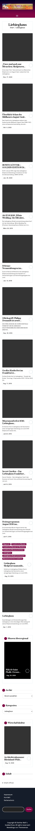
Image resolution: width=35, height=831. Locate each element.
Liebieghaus (7, 553)
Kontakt (7, 797)
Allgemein (6, 544)
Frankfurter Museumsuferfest (13, 550)
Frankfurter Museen (19, 544)
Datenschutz (9, 800)
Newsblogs (11, 827)
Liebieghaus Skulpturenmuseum (14, 555)
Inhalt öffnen (9, 783)
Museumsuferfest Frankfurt (12, 558)
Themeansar (23, 827)
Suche (29, 809)
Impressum (8, 795)
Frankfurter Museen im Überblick (14, 547)
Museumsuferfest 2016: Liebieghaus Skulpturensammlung (13, 423)
